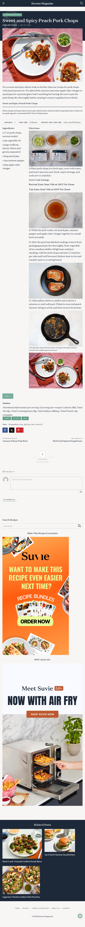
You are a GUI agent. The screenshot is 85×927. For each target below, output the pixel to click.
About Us (56, 908)
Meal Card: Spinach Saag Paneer (67, 440)
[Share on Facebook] (5, 430)
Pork (25, 418)
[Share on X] (11, 430)
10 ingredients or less (15, 424)
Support (66, 908)
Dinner (6, 418)
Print (6, 396)
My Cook (16, 418)
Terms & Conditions (40, 908)
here (11, 113)
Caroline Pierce (9, 25)
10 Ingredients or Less (12, 14)
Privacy (26, 908)
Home (17, 908)
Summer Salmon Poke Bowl (15, 440)
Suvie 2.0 (39, 424)
